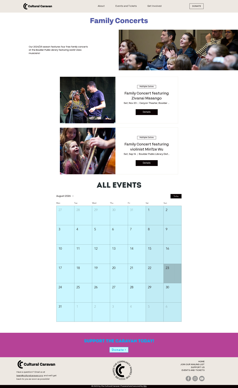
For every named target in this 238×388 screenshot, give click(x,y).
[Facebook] (188, 378)
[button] (157, 6)
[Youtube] (202, 378)
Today (176, 196)
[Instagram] (195, 378)
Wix (145, 386)
